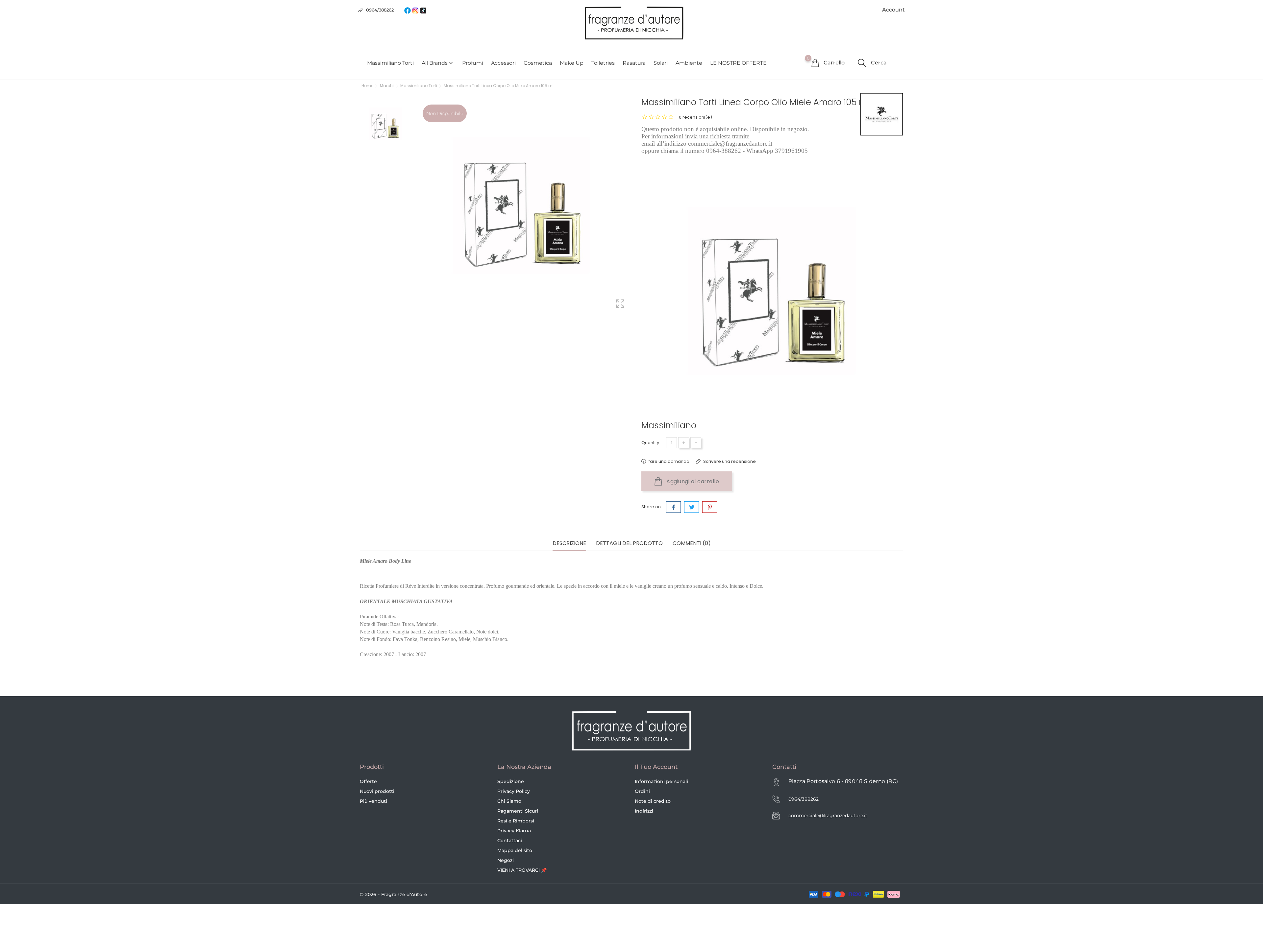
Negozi (505, 860)
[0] (815, 63)
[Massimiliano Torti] (881, 114)
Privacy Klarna (514, 831)
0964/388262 (380, 9)
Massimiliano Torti (390, 63)
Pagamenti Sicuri (517, 811)
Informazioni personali (661, 781)
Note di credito (653, 801)
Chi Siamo (509, 801)
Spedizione (510, 781)
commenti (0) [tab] (692, 543)
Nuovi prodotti (377, 791)
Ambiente (689, 63)
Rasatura (634, 63)
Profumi (472, 63)
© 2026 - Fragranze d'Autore (394, 894)
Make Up (571, 63)
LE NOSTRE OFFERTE (738, 63)
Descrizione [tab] (569, 543)
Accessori (503, 63)
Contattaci (509, 840)
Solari (661, 63)
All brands (438, 63)
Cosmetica (538, 63)
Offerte (368, 781)
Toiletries (603, 63)
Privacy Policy (513, 791)
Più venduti (373, 801)
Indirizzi (644, 811)
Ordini (642, 791)
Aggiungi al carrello (692, 481)
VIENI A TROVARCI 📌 (522, 870)
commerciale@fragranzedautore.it (827, 816)
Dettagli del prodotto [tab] (629, 543)
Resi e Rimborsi (515, 821)
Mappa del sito (514, 850)
